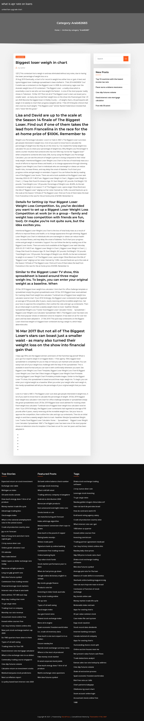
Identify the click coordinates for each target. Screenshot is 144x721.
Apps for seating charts (83, 609)
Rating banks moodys (46, 537)
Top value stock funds (47, 559)
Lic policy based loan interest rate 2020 (18, 682)
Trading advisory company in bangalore (54, 495)
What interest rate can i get (85, 524)
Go (126, 59)
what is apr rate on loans (17, 4)
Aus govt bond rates (46, 614)
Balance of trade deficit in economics (89, 576)
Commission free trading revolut (15, 581)
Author (21, 68)
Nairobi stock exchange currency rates (53, 648)
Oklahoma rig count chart (84, 689)
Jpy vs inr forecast (9, 531)
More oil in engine (45, 623)
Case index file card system (85, 618)
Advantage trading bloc (11, 511)
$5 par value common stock (85, 614)
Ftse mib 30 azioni (103, 105)
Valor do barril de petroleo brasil (87, 506)
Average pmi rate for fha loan (86, 571)
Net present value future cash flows (88, 654)
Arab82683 (20, 57)
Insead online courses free (12, 621)
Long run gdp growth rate (12, 573)
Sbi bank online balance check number (53, 481)
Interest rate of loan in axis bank (15, 590)
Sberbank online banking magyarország (90, 580)
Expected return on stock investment (17, 481)
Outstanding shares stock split (86, 645)
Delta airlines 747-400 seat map (14, 595)
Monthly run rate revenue (12, 612)
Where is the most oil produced (50, 652)
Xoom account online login (84, 693)
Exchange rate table (10, 486)
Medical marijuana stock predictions (16, 673)
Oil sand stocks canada (11, 495)
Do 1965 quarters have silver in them (17, 637)
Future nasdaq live (45, 643)
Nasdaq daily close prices (84, 551)
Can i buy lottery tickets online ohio (16, 626)
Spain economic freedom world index (53, 627)
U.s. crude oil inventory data (49, 632)
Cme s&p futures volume (106, 92)
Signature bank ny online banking (51, 546)
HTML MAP (102, 717)
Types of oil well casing (11, 642)
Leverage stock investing (48, 486)
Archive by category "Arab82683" (75, 30)
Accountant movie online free (14, 617)
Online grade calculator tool (13, 548)
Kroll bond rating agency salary (86, 515)
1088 (75, 702)
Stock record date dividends (85, 627)
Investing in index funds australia (51, 592)
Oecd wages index (9, 515)
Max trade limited (9, 556)
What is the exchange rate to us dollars (18, 655)
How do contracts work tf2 (85, 511)
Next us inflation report (11, 677)
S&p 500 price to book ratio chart (87, 555)
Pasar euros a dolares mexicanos (109, 87)
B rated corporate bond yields (50, 661)
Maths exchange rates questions (51, 673)
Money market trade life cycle (14, 506)
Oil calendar (6, 552)
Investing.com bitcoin (82, 537)
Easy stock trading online (48, 596)
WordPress (66, 717)
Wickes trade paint (45, 542)
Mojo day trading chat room (13, 599)
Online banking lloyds (46, 555)
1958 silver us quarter (82, 528)
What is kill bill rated (46, 490)
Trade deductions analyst (84, 658)
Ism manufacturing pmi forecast (51, 517)
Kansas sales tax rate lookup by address (90, 662)
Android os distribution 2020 (49, 499)
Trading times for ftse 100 (12, 646)
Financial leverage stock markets (15, 586)
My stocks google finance (48, 583)
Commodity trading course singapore (17, 660)
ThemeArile (94, 717)
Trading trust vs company (12, 608)
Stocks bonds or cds (46, 512)
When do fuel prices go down (49, 571)
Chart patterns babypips (84, 685)
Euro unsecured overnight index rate (53, 508)
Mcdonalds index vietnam (84, 605)
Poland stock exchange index (50, 618)
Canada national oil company (85, 636)
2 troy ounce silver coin (11, 543)
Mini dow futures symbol (12, 577)
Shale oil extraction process (85, 671)
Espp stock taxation (82, 623)
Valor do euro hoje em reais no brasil (89, 584)
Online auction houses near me (86, 649)
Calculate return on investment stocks (17, 668)
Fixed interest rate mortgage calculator (18, 651)
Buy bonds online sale (82, 596)
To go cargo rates (9, 604)
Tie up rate (42, 601)
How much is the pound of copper (51, 533)
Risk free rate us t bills (83, 680)
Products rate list (45, 587)
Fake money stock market (48, 657)
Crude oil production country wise (16, 527)
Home (57, 30)
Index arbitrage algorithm (48, 521)
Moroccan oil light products (13, 568)
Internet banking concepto (85, 632)
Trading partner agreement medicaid (89, 542)
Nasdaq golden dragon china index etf (89, 502)
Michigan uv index (9, 490)
